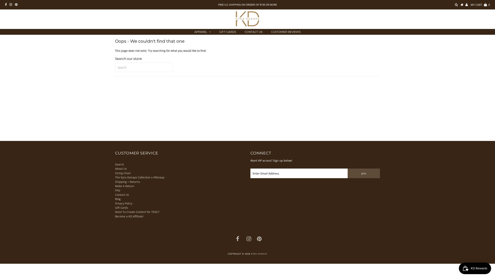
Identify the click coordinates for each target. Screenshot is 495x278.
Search (119, 164)
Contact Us (254, 32)
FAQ (117, 190)
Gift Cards (227, 32)
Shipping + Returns (127, 182)
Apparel (200, 32)
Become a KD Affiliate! (129, 216)
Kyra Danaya (259, 253)
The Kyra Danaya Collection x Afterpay (139, 177)
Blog (118, 199)
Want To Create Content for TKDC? (137, 212)
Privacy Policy (123, 203)
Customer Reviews (286, 32)
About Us (121, 168)
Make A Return (124, 186)
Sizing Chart (123, 173)
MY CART (480, 5)
